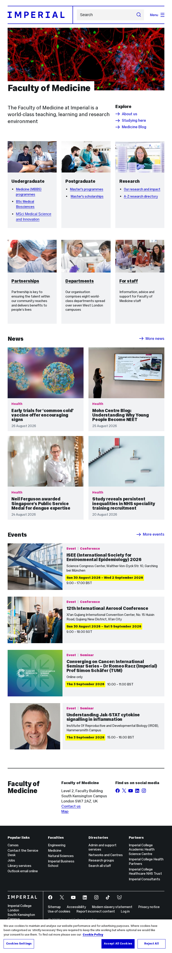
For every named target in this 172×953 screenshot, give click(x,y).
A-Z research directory (141, 196)
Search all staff (99, 866)
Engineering (56, 845)
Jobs (11, 860)
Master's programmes (86, 189)
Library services (19, 866)
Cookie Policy (93, 934)
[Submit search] (138, 15)
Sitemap (54, 907)
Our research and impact (142, 189)
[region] (86, 936)
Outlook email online (23, 871)
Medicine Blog (134, 127)
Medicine (54, 850)
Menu (154, 15)
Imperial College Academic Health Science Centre (142, 849)
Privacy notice (149, 907)
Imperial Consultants (144, 879)
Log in (125, 911)
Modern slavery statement (112, 907)
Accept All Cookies (118, 943)
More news (155, 338)
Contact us (71, 806)
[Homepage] (40, 15)
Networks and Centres (105, 855)
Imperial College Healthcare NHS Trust (145, 871)
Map (65, 811)
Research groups (101, 860)
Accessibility (76, 907)
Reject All (151, 943)
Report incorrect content (95, 911)
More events (153, 534)
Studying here (134, 120)
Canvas (13, 845)
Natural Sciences (61, 856)
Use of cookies (59, 911)
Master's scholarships (87, 196)
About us (129, 114)
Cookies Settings (19, 943)
